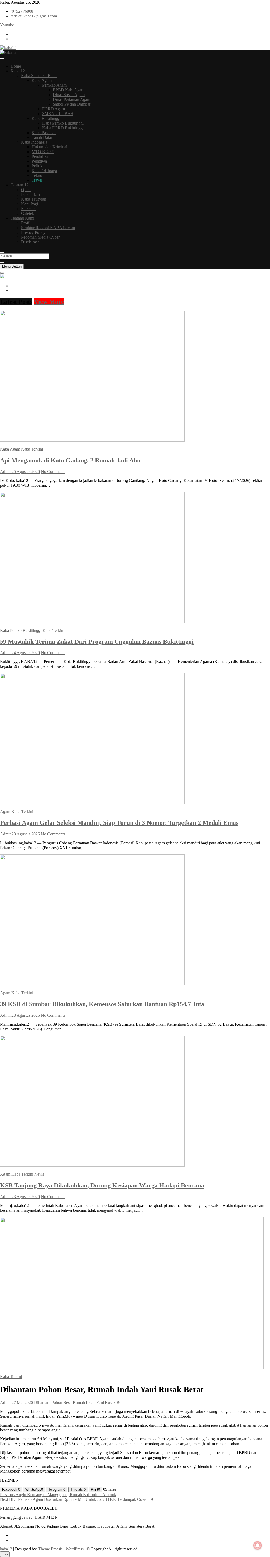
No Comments (53, 471)
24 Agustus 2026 (26, 652)
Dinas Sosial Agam (69, 94)
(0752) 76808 (22, 11)
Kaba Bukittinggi (46, 118)
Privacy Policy (33, 232)
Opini (26, 189)
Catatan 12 (19, 185)
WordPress (75, 1549)
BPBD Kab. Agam (68, 90)
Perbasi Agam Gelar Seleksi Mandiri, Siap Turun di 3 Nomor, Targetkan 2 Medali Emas (119, 822)
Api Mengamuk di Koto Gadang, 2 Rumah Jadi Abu (70, 460)
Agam (5, 811)
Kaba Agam (42, 80)
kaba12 (6, 1549)
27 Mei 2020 (22, 1402)
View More (49, 301)
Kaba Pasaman (44, 132)
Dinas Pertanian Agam (71, 99)
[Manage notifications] (257, 1545)
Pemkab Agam (54, 85)
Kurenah (28, 208)
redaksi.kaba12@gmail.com (34, 16)
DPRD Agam (53, 109)
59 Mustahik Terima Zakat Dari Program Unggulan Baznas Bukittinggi (97, 641)
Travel (37, 180)
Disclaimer (30, 242)
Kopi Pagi (29, 204)
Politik (37, 166)
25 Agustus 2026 (26, 471)
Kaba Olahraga (44, 170)
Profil (25, 223)
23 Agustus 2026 (26, 834)
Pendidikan (41, 156)
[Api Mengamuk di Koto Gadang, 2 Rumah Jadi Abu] (92, 440)
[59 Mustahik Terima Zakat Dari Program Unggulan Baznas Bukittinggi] (92, 621)
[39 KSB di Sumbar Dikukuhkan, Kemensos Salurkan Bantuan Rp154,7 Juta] (92, 984)
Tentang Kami (22, 218)
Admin (6, 471)
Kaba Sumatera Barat (39, 75)
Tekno (37, 175)
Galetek (27, 213)
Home (16, 66)
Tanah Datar (42, 137)
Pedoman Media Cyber (40, 237)
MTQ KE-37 (43, 151)
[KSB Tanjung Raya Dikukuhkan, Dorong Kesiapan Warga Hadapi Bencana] (92, 1165)
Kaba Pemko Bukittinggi (63, 123)
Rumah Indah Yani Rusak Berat (99, 1402)
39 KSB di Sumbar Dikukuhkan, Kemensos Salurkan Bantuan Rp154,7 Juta (102, 1004)
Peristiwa (39, 161)
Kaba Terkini (32, 449)
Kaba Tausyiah (33, 199)
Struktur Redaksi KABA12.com (48, 227)
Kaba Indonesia (34, 142)
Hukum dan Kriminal (49, 147)
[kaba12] (2, 277)
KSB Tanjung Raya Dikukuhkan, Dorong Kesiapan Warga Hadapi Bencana (102, 1185)
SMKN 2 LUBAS (57, 113)
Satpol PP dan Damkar (71, 104)
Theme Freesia (50, 1549)
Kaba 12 (18, 71)
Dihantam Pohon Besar (53, 1402)
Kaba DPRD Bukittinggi (63, 128)
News (39, 1174)
